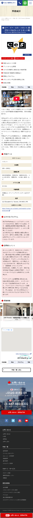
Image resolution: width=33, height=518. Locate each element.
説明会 (5, 439)
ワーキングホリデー (8, 453)
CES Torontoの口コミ (23, 354)
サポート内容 (6, 473)
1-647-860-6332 (17, 404)
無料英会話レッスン (8, 475)
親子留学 (5, 461)
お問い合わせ (6, 434)
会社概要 (5, 487)
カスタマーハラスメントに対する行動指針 (14, 500)
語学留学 (5, 451)
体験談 (5, 478)
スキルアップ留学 (8, 463)
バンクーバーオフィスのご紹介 (11, 492)
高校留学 (5, 458)
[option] (16, 312)
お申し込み (6, 441)
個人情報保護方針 (8, 497)
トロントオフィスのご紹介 (10, 490)
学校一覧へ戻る (16, 370)
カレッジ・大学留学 (8, 456)
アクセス (5, 495)
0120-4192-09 (17, 393)
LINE (4, 436)
